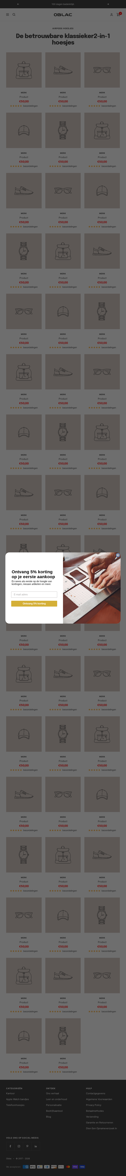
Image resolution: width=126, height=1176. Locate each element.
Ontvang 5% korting (34, 603)
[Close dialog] (117, 555)
